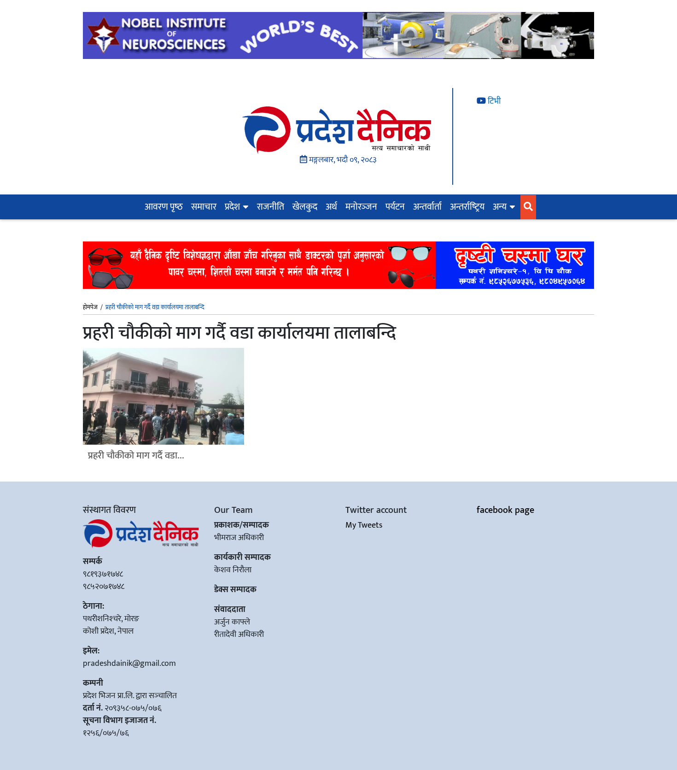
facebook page (505, 510)
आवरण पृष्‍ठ (164, 207)
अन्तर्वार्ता (427, 207)
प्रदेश (232, 207)
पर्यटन (395, 207)
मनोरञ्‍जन (361, 207)
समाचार (203, 207)
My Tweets (363, 525)
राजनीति (270, 207)
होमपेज (90, 307)
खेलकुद (304, 207)
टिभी (493, 101)
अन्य (500, 207)
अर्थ (331, 207)
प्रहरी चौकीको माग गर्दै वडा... (136, 455)
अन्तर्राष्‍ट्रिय (467, 207)
